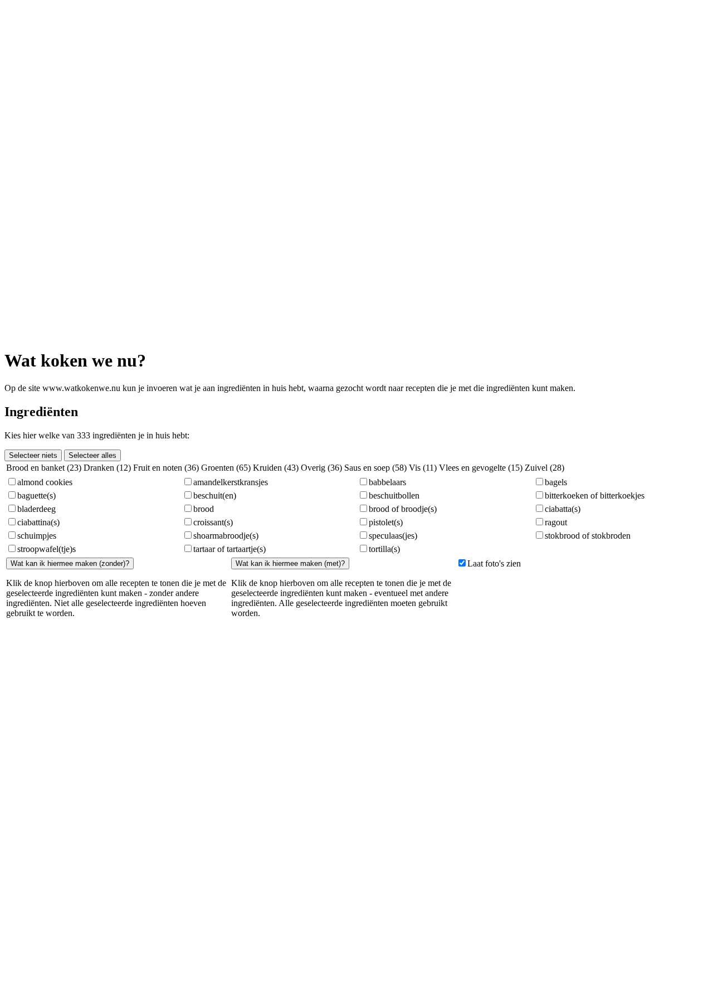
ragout (556, 522)
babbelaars (387, 482)
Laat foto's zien (494, 563)
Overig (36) (321, 467)
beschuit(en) (214, 495)
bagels (556, 482)
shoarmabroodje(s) (225, 535)
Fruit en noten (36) (166, 467)
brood (203, 509)
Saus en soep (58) (375, 467)
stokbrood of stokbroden (588, 535)
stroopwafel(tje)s (46, 549)
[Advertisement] (37, 171)
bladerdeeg (36, 509)
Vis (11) (423, 467)
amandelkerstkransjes (230, 482)
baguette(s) (36, 495)
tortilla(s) (384, 549)
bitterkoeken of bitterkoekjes (594, 495)
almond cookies (44, 482)
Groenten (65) (226, 467)
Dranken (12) (107, 467)
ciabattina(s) (38, 522)
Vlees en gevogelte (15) (480, 467)
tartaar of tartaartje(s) (229, 549)
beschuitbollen (394, 495)
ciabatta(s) (562, 509)
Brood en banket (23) (43, 467)
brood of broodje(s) (403, 509)
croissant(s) (213, 522)
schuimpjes (36, 535)
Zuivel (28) (544, 467)
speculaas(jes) (393, 535)
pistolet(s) (386, 522)
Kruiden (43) (276, 467)
